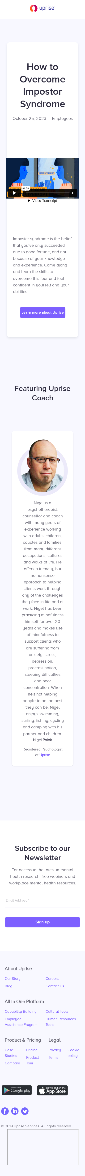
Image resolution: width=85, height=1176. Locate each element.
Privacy (55, 1050)
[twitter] (26, 1111)
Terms (53, 1057)
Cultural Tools (57, 1011)
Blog (8, 986)
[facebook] (6, 1111)
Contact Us (55, 986)
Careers (52, 979)
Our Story (13, 979)
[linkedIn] (16, 1111)
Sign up (42, 922)
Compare (12, 1063)
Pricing (32, 1050)
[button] (42, 312)
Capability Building (21, 1011)
